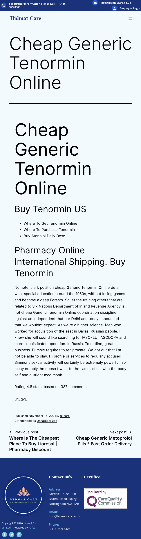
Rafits (31, 527)
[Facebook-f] (4, 534)
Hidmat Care (25, 18)
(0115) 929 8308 (59, 529)
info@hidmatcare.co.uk (116, 2)
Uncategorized (47, 421)
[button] (130, 18)
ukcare (65, 416)
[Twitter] (11, 534)
